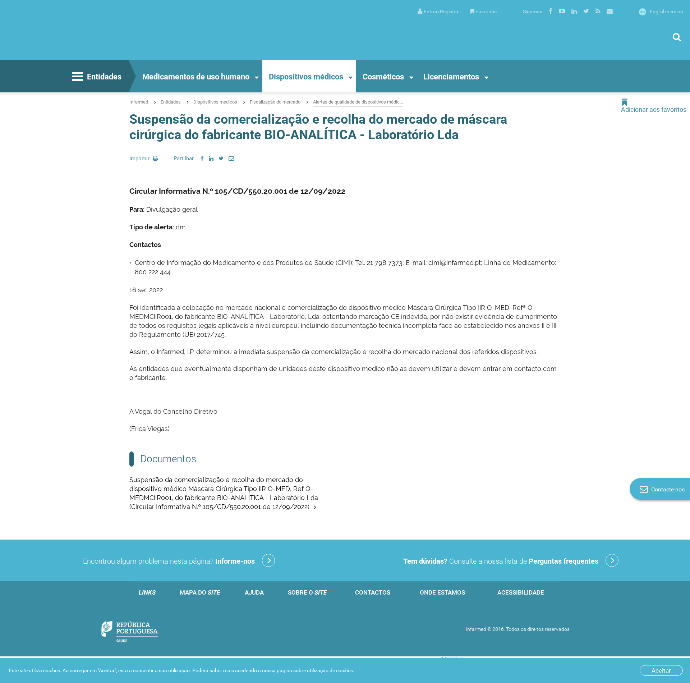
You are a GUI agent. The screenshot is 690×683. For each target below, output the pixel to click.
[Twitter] (221, 158)
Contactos (372, 592)
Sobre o (307, 592)
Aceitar (661, 670)
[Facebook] (202, 158)
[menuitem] (438, 11)
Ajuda (254, 592)
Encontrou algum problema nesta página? (169, 561)
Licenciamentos (451, 76)
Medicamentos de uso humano (195, 76)
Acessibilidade (520, 592)
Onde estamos (442, 592)
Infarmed (138, 102)
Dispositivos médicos (306, 76)
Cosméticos (383, 76)
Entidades (104, 76)
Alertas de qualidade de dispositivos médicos (358, 102)
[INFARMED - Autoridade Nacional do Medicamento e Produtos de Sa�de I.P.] (77, 30)
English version (661, 11)
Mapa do (200, 592)
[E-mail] (231, 158)
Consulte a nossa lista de (500, 561)
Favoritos (486, 11)
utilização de (330, 670)
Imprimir (140, 158)
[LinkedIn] (211, 158)
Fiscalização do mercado (275, 102)
